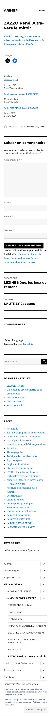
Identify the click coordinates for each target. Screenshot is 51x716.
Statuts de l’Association (20, 468)
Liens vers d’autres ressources (24, 436)
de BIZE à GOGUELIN (18, 515)
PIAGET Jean (14, 401)
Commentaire (13, 160)
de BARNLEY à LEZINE (19, 523)
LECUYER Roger (15, 385)
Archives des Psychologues (22, 487)
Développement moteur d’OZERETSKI (21, 94)
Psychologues (14, 460)
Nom (7, 202)
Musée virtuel (17, 483)
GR (9, 127)
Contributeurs (15, 495)
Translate (28, 344)
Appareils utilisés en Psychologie (25, 480)
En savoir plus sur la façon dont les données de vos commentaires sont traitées (22, 258)
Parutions (12, 448)
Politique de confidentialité (22, 456)
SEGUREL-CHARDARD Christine (26, 632)
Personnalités (32, 127)
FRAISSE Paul (14, 405)
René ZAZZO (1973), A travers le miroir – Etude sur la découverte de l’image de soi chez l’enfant (24, 40)
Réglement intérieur (18, 464)
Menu (42, 10)
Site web (9, 230)
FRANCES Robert (16, 397)
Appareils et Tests (14, 577)
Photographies (15, 452)
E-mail (8, 216)
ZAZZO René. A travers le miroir (27, 656)
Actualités (12, 428)
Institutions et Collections (21, 511)
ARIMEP (11, 10)
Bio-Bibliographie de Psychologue (26, 432)
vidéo (41, 127)
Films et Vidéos (15, 499)
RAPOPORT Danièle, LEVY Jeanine (27, 625)
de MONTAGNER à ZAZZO (21, 527)
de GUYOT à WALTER (18, 519)
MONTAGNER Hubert (20, 605)
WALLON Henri (11, 80)
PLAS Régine (15, 619)
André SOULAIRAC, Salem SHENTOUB (21, 108)
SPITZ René (14, 649)
